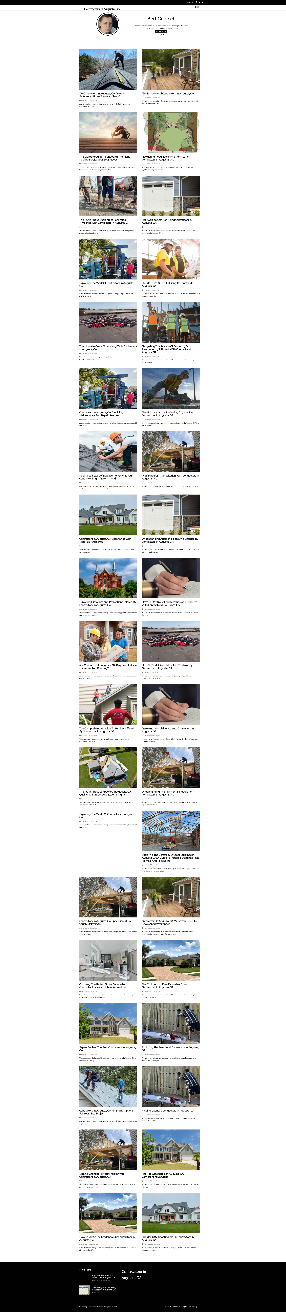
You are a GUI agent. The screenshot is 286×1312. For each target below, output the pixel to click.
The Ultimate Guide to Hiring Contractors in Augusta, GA (167, 285)
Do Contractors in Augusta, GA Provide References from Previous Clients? (101, 95)
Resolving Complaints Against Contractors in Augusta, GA (168, 730)
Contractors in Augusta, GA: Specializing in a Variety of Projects (105, 923)
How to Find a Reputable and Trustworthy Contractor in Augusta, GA (167, 667)
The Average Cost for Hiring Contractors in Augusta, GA (167, 221)
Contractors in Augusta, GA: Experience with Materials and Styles (105, 540)
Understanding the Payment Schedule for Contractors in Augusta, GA (167, 793)
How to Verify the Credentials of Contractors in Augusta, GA (107, 1238)
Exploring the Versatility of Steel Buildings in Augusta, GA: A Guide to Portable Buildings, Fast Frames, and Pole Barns (170, 857)
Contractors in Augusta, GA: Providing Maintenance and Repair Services (101, 414)
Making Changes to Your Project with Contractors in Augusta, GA (101, 1175)
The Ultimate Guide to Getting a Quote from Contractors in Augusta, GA (169, 414)
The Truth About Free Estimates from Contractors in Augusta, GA (164, 986)
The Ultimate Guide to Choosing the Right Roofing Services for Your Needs (104, 158)
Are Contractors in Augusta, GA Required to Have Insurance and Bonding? (108, 667)
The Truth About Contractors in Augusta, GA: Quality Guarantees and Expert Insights (105, 793)
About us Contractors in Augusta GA (178, 1306)
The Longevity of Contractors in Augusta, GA (168, 93)
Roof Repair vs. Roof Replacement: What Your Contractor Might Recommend (106, 477)
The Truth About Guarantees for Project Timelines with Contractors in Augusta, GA (104, 221)
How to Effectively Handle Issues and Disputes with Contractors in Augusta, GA (169, 603)
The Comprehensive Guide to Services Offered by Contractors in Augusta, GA (106, 730)
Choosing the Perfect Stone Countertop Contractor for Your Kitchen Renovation (102, 986)
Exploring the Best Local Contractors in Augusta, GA (170, 1049)
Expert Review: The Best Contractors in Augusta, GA (107, 1049)
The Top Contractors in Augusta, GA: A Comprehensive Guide (164, 1175)
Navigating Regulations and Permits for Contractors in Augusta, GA (165, 158)
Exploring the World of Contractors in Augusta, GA (107, 816)
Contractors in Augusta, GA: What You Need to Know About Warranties (169, 923)
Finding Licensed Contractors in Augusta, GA (168, 1110)
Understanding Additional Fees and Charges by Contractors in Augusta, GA (170, 540)
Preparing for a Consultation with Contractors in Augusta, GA (170, 477)
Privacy (194, 1306)
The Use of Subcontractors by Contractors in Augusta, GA (168, 1238)
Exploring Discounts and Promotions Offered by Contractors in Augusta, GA (107, 603)
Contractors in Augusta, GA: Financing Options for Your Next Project (106, 1112)
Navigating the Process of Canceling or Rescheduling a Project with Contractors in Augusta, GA (167, 349)
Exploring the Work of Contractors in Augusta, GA (106, 285)
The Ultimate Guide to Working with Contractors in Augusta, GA (108, 348)
